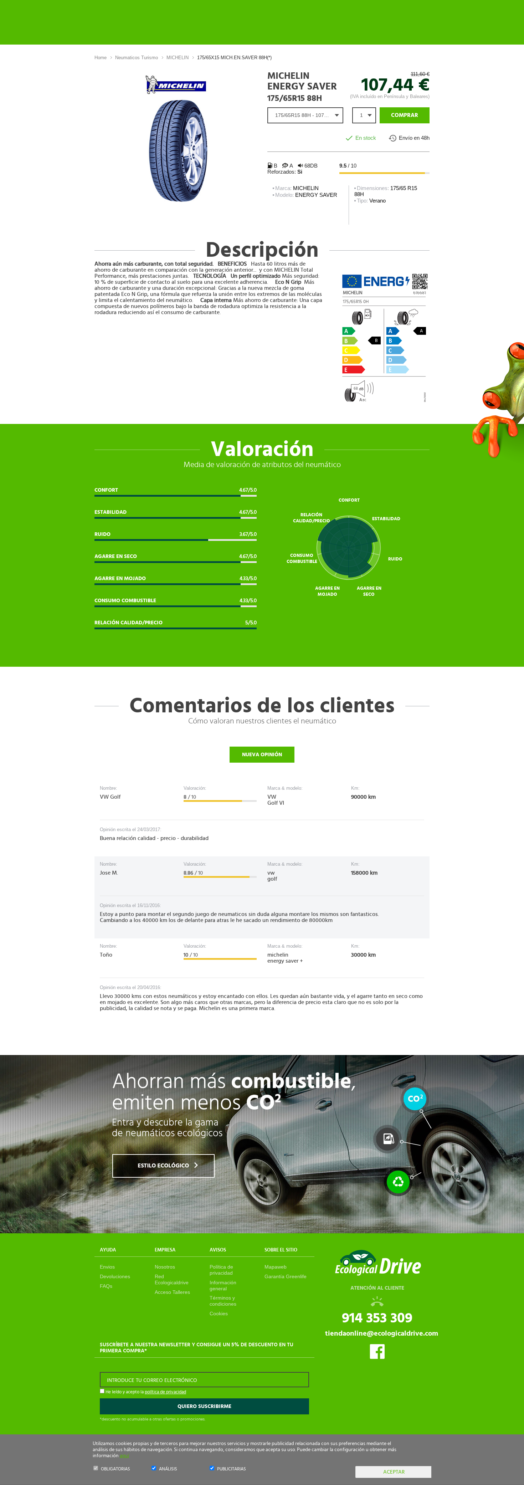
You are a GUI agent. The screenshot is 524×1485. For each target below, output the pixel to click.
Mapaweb (275, 1267)
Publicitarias (231, 1469)
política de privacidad (165, 1392)
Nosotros (165, 1267)
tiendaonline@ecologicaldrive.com (381, 1333)
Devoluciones (115, 1276)
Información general (223, 1285)
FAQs (106, 1286)
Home (100, 57)
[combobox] (305, 115)
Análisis (168, 1469)
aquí (124, 1455)
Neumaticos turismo (136, 57)
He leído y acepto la (145, 1392)
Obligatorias (115, 1469)
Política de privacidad (221, 1270)
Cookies (219, 1313)
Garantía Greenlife (285, 1276)
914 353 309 (377, 1318)
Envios (107, 1267)
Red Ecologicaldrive (172, 1279)
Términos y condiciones (223, 1301)
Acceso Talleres (172, 1292)
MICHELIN (177, 57)
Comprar (404, 115)
